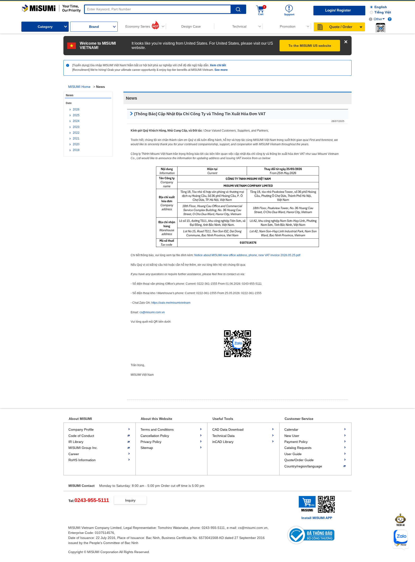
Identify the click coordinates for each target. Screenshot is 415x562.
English (380, 7)
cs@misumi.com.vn (152, 312)
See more (221, 70)
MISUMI (51, 8)
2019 (76, 150)
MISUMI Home (79, 87)
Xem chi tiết (218, 65)
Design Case (191, 26)
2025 (76, 115)
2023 (76, 127)
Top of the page (409, 532)
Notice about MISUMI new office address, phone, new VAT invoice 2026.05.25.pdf (247, 255)
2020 (76, 144)
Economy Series (137, 26)
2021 (76, 138)
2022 (76, 132)
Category (45, 27)
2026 (76, 109)
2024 (76, 121)
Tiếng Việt (382, 12)
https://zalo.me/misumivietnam (170, 302)
